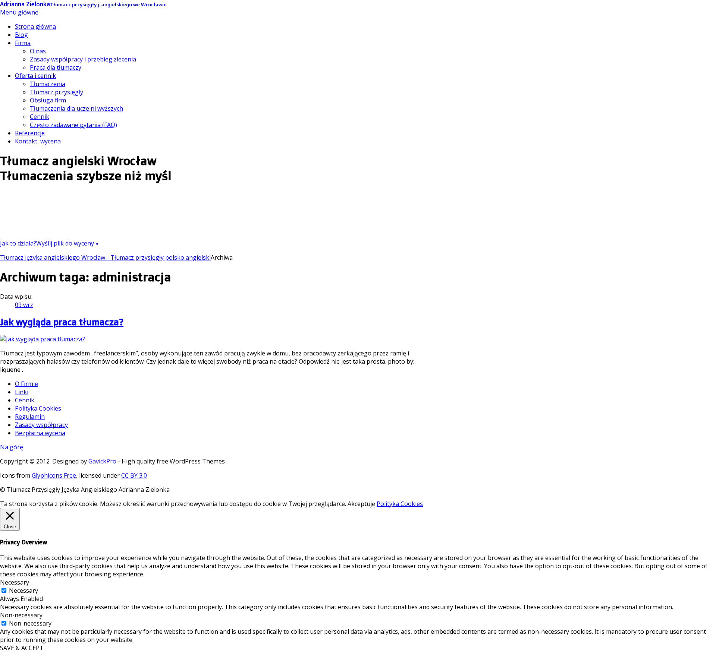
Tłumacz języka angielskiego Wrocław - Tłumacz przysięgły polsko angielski (105, 257)
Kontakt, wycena (38, 141)
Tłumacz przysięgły (56, 92)
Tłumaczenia (47, 84)
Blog (21, 35)
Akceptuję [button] (361, 504)
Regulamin (30, 416)
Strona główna (35, 26)
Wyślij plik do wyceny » (67, 243)
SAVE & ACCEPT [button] (22, 648)
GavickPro (102, 461)
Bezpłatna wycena (40, 433)
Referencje (30, 133)
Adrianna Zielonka (83, 4)
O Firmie (26, 384)
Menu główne (19, 12)
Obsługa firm (48, 100)
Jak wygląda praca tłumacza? (61, 321)
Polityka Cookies (38, 408)
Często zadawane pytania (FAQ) (73, 125)
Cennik (39, 117)
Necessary (23, 590)
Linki (21, 392)
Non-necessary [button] (21, 615)
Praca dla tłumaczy (55, 67)
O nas (38, 51)
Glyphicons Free (54, 475)
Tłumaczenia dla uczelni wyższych (76, 108)
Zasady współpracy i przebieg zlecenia (83, 59)
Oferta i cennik (35, 76)
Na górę (11, 447)
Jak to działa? (18, 243)
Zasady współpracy (41, 425)
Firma (23, 43)
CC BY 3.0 (134, 475)
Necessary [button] (14, 582)
